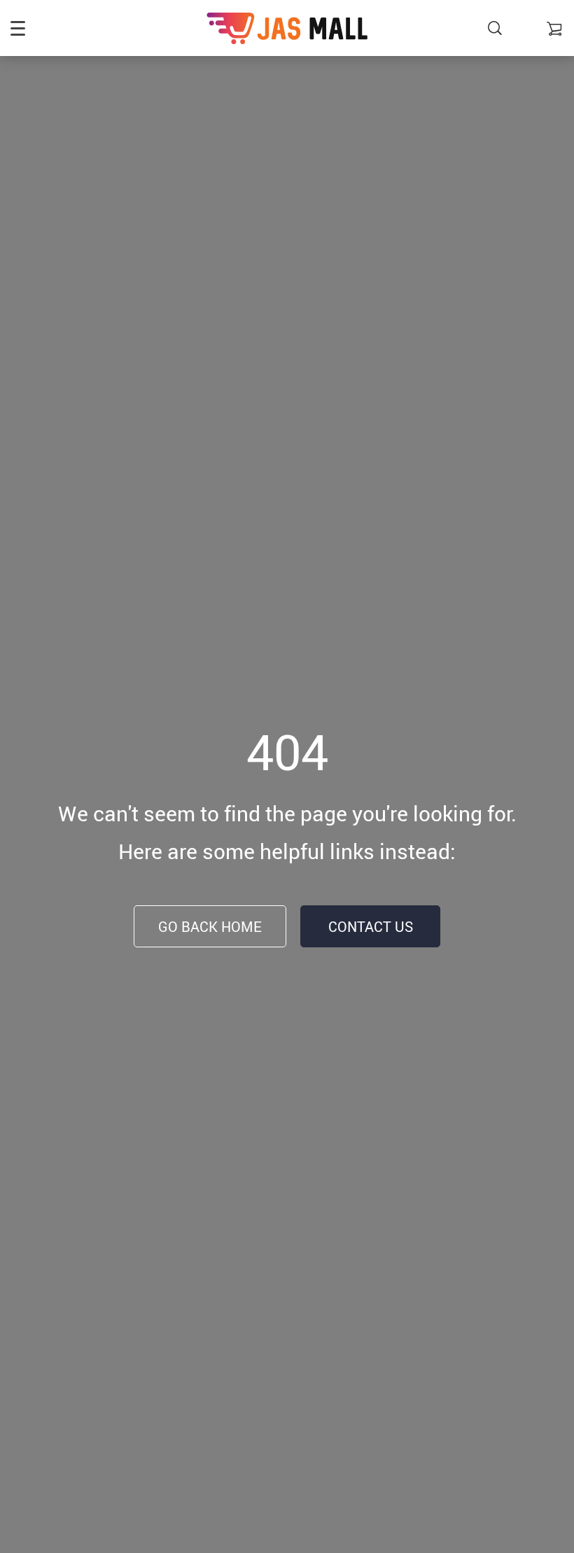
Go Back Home (210, 926)
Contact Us (370, 926)
